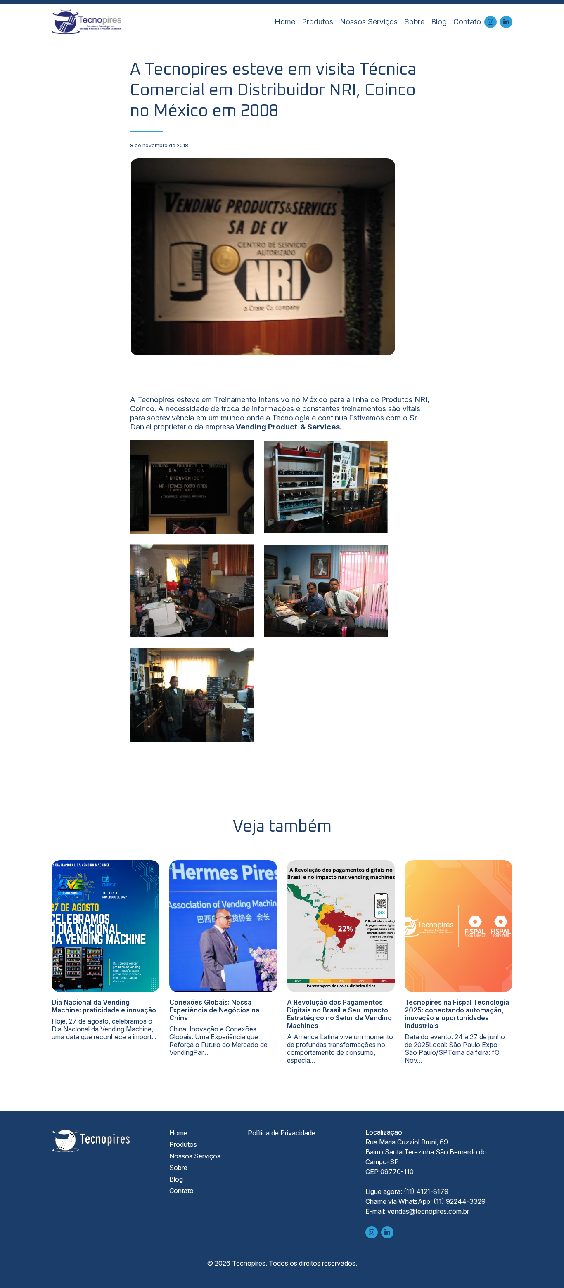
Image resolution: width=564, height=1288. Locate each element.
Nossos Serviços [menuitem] (369, 21)
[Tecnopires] (86, 21)
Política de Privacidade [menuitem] (281, 1133)
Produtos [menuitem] (317, 21)
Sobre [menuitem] (414, 21)
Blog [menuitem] (439, 21)
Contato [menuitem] (467, 21)
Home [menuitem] (285, 21)
